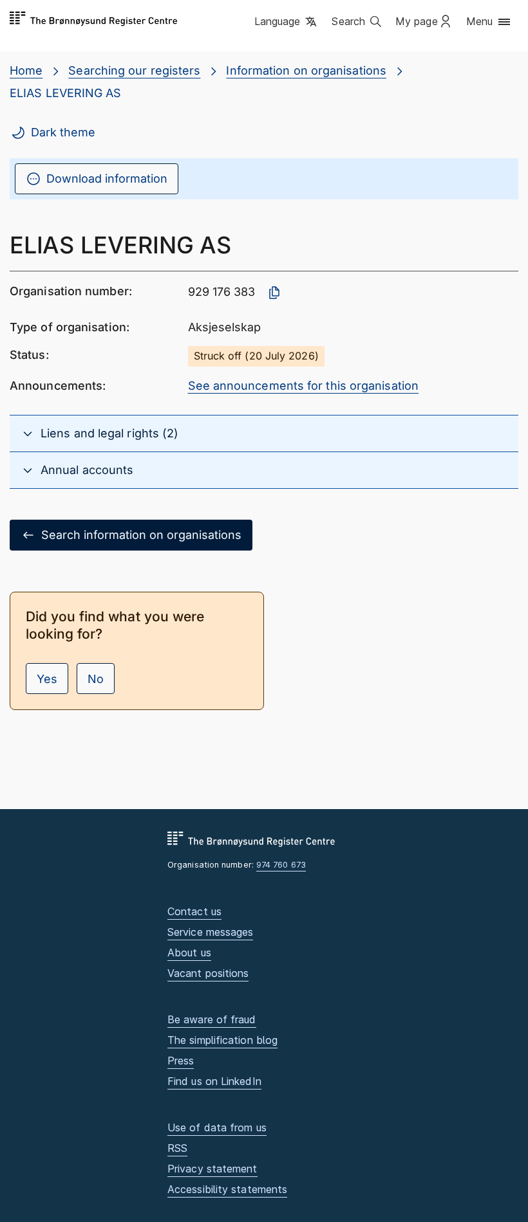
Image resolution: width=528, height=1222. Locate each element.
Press (180, 1060)
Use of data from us (217, 1127)
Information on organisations (306, 70)
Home (26, 70)
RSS (177, 1148)
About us (189, 952)
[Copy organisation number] (274, 292)
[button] (287, 22)
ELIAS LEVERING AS (66, 93)
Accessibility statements (227, 1189)
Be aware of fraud (211, 1019)
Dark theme (63, 132)
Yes (47, 679)
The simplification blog (222, 1040)
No (96, 679)
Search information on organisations (141, 535)
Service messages (210, 932)
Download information (106, 178)
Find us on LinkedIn (214, 1081)
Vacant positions (208, 973)
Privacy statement (212, 1168)
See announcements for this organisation (303, 385)
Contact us (194, 911)
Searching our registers (134, 70)
